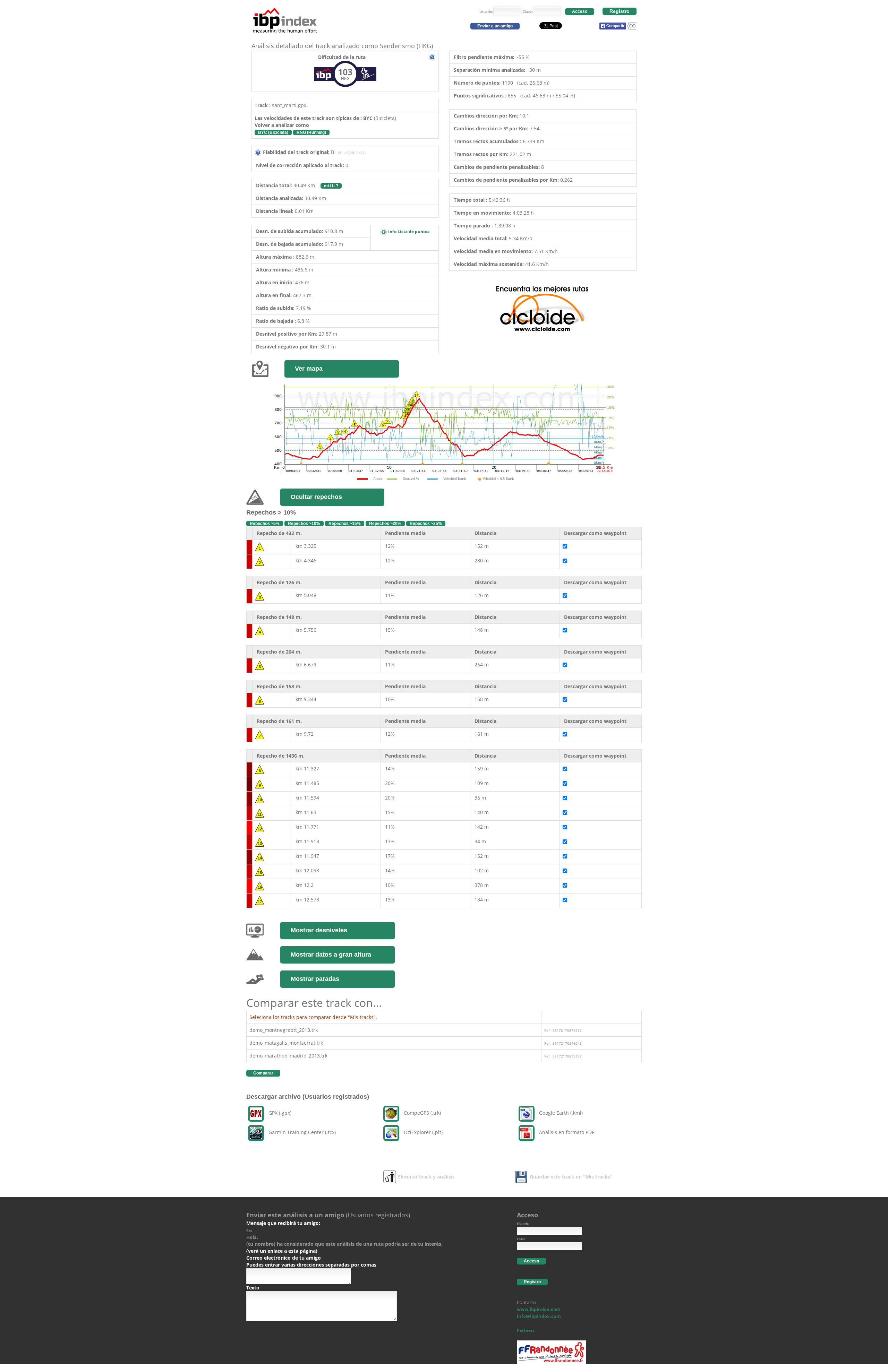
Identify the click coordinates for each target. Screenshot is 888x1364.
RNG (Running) (311, 132)
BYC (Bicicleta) (273, 132)
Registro (619, 11)
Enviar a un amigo (495, 26)
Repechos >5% (265, 523)
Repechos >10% (304, 523)
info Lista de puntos (408, 231)
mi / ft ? (331, 185)
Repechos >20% (385, 523)
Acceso (579, 11)
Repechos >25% (426, 523)
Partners (526, 1330)
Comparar (263, 1073)
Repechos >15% (344, 523)
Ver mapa (309, 368)
